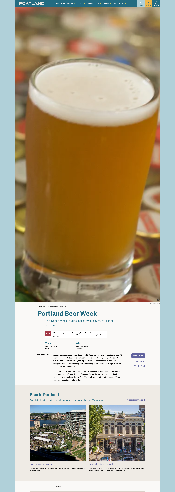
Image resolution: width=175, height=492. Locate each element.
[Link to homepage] (31, 3)
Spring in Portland (53, 306)
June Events (62, 306)
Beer (54, 487)
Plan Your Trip (119, 3)
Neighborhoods (94, 3)
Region (106, 3)
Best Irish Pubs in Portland (101, 464)
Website (139, 355)
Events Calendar (140, 4)
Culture (80, 3)
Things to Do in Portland (64, 3)
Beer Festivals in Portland (41, 464)
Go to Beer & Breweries (133, 400)
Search (156, 5)
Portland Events (42, 306)
